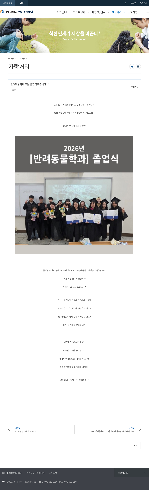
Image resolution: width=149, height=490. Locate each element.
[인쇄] (138, 66)
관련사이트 (123, 472)
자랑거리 (14, 58)
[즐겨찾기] (131, 66)
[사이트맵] (146, 11)
